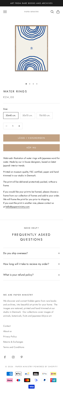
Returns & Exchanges (13, 341)
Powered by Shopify (46, 366)
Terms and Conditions (13, 347)
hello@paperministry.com (17, 206)
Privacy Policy (10, 336)
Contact (6, 326)
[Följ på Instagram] (13, 357)
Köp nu (31, 147)
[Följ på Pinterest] (21, 357)
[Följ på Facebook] (4, 357)
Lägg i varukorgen (31, 137)
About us (7, 331)
